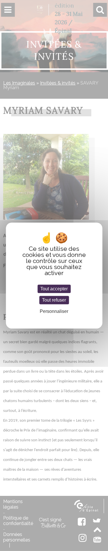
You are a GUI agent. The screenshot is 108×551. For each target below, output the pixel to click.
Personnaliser (54, 311)
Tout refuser (54, 300)
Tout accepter (54, 288)
